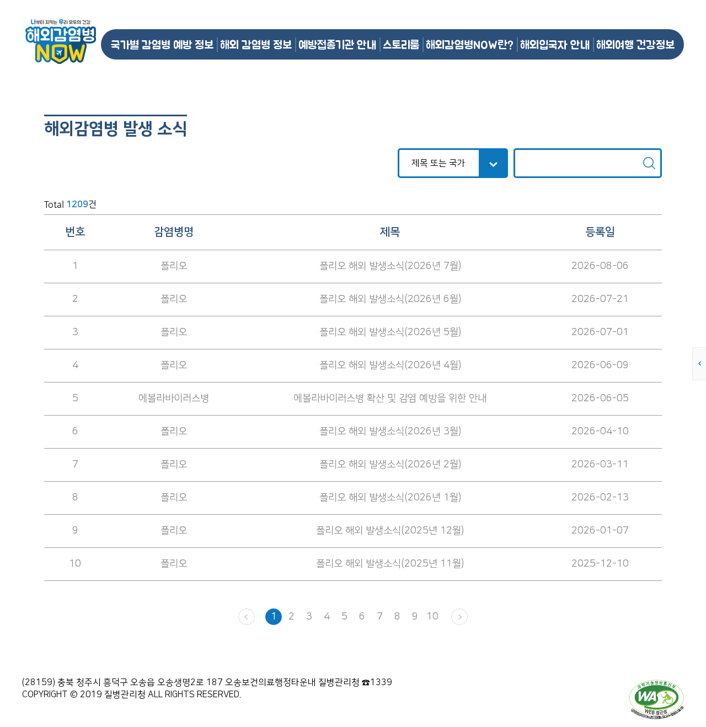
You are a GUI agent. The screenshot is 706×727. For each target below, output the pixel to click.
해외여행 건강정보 (635, 44)
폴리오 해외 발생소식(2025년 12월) (390, 530)
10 (432, 616)
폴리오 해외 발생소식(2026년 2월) (390, 464)
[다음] (459, 616)
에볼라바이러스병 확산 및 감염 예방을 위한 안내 (389, 398)
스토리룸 (401, 44)
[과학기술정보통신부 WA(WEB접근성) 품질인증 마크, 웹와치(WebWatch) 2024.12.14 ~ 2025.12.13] (656, 699)
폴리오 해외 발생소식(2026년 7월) (390, 266)
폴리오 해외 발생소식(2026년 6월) (390, 299)
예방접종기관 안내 (337, 44)
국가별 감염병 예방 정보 (162, 44)
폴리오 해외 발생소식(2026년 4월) (390, 365)
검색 (649, 163)
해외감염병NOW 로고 (60, 41)
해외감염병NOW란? (470, 44)
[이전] (246, 616)
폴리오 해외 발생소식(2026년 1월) (390, 497)
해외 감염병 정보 (256, 44)
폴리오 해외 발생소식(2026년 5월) (390, 332)
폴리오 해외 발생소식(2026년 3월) (390, 431)
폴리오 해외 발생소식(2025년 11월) (390, 563)
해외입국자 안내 (555, 44)
